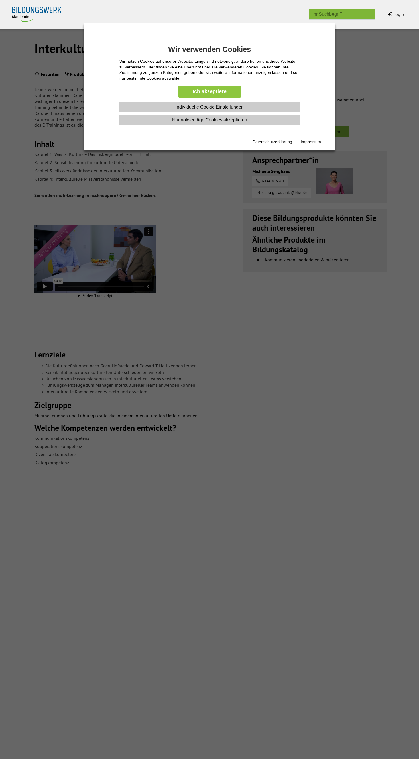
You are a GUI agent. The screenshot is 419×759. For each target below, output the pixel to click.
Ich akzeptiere (210, 91)
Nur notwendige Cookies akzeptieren (209, 119)
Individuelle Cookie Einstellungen (210, 107)
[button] (395, 14)
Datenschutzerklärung (272, 141)
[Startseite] (40, 13)
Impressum (311, 141)
